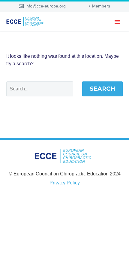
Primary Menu (117, 21)
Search (102, 88)
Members (101, 6)
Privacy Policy (65, 182)
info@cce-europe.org (46, 6)
